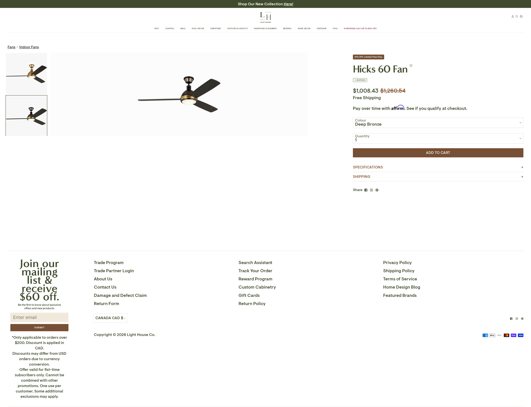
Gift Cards (249, 295)
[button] (410, 65)
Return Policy (252, 304)
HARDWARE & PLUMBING (265, 28)
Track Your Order (255, 271)
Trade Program (109, 263)
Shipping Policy (399, 271)
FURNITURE (215, 28)
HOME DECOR (304, 28)
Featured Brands (400, 295)
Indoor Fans (29, 47)
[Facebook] (511, 318)
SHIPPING (361, 176)
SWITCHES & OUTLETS (237, 28)
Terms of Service (400, 279)
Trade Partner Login (114, 271)
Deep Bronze (368, 124)
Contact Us (105, 287)
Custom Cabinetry (257, 287)
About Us (103, 279)
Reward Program (255, 279)
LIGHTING (169, 28)
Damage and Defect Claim (120, 295)
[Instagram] (517, 318)
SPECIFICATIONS (368, 167)
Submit (39, 327)
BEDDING (287, 28)
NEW (156, 28)
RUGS (182, 28)
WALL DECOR (198, 28)
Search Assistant (255, 263)
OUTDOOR (321, 28)
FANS (335, 28)
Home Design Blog (401, 287)
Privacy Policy (397, 263)
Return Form (106, 304)
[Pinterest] (522, 318)
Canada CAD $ (109, 318)
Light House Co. (141, 334)
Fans (11, 47)
